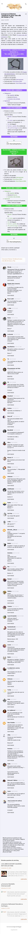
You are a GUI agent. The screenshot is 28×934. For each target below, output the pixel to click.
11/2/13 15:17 (14, 735)
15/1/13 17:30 (17, 334)
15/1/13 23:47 (14, 442)
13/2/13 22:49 (14, 791)
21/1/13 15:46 (13, 566)
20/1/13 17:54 (16, 553)
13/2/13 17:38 (21, 780)
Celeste (9, 606)
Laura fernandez (12, 616)
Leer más (24, 879)
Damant (9, 579)
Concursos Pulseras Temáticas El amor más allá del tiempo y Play (12, 260)
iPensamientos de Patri (13, 368)
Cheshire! (10, 396)
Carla (8, 763)
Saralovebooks (11, 627)
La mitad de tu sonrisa (13, 668)
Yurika (9, 690)
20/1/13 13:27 (15, 543)
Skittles (9, 591)
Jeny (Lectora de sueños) (14, 800)
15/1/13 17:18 (14, 317)
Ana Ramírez (11, 346)
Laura (9, 791)
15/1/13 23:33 (17, 430)
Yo (8, 359)
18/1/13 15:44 (14, 502)
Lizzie (9, 645)
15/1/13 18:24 (11, 370)
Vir (8, 382)
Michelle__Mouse (12, 529)
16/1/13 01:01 (16, 457)
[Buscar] (26, 4)
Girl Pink (9, 513)
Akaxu (9, 467)
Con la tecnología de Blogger (14, 926)
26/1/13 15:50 (20, 616)
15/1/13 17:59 (18, 346)
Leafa (9, 521)
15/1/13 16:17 (17, 298)
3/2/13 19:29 (18, 710)
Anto (8, 699)
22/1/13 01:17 (15, 579)
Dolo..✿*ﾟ (10, 416)
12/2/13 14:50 (16, 748)
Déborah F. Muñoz (12, 780)
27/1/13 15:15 (19, 626)
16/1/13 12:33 (15, 467)
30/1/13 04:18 (16, 679)
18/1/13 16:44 (16, 513)
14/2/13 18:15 (11, 802)
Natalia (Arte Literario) (13, 283)
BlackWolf (10, 430)
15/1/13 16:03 (11, 285)
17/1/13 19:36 (18, 489)
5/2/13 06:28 (18, 722)
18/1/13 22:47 (14, 521)
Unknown (10, 476)
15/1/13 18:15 (13, 359)
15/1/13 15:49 (15, 267)
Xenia (9, 318)
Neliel (9, 657)
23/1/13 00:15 (15, 606)
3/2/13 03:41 (13, 699)
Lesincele (10, 334)
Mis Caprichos (9, 33)
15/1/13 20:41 (16, 396)
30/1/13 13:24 (15, 689)
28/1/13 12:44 (15, 644)
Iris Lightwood (11, 710)
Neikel (9, 543)
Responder (10, 280)
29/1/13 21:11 (11, 669)
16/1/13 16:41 (16, 476)
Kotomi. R (10, 457)
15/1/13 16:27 (15, 308)
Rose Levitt (10, 299)
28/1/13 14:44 (14, 657)
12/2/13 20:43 (14, 763)
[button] (26, 14)
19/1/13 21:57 (21, 529)
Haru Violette (11, 722)
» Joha (9, 308)
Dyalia (9, 502)
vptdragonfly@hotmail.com (11, 112)
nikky (8, 735)
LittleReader (10, 489)
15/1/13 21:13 (15, 408)
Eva (8, 566)
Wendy (9, 267)
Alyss (8, 442)
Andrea (9, 408)
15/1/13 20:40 (13, 382)
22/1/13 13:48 (15, 591)
